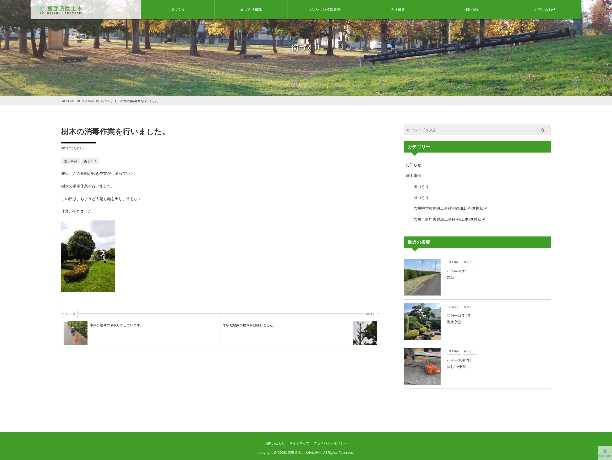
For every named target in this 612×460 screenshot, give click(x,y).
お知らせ (413, 164)
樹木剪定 (454, 322)
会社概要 (398, 9)
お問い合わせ (545, 9)
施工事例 (70, 161)
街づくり (177, 9)
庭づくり (421, 197)
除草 (450, 277)
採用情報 (471, 9)
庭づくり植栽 (251, 9)
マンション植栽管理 (324, 9)
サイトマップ (299, 443)
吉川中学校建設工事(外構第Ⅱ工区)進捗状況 (450, 208)
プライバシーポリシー (330, 443)
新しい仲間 (456, 366)
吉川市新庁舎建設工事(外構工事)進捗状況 (449, 219)
